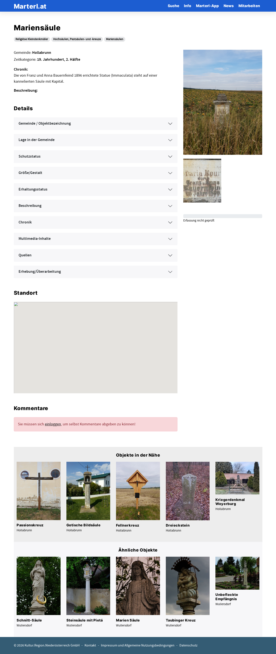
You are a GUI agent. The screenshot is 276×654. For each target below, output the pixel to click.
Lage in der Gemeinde (37, 140)
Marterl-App (207, 5)
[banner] (30, 5)
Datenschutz (188, 645)
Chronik (25, 222)
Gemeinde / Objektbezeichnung (45, 123)
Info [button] (187, 5)
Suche (173, 5)
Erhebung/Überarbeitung (40, 271)
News (229, 5)
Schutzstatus (30, 156)
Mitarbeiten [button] (249, 5)
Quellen (25, 255)
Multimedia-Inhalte (35, 238)
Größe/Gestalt (30, 172)
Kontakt (90, 645)
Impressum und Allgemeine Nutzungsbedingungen (137, 645)
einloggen (53, 424)
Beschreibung (30, 205)
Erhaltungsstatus (33, 189)
